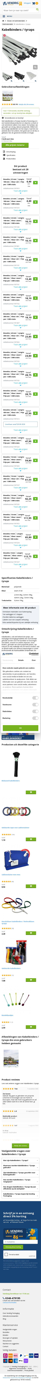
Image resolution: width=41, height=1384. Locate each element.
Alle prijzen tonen (14, 145)
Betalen (5, 1335)
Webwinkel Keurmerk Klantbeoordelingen (17, 1378)
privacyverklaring (8, 1263)
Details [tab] (21, 660)
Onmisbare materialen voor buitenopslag (17, 612)
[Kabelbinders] (20, 52)
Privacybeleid (29, 1370)
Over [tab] (34, 660)
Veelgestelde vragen (10, 1329)
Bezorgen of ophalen (10, 1338)
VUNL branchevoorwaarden (20, 1369)
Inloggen (27, 3)
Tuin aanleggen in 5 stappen (12, 614)
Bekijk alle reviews (20, 1145)
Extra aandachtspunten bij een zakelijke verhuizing (20, 622)
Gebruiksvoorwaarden (10, 1316)
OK (20, 728)
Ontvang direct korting (13, 1247)
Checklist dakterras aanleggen (13, 617)
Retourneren (7, 1341)
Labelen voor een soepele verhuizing (15, 620)
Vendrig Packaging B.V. (20, 1366)
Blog (4, 1319)
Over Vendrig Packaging (11, 1313)
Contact (5, 1346)
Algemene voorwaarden (17, 1368)
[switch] (35, 704)
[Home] (3, 21)
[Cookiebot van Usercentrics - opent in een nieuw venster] (29, 654)
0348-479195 (12, 1298)
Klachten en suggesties (11, 1344)
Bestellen (6, 1332)
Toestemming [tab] (8, 660)
